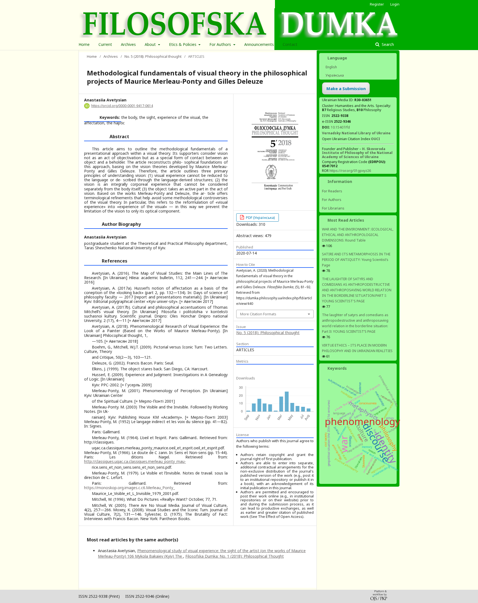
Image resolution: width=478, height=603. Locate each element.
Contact (290, 44)
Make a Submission (346, 88)
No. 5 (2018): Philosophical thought (152, 56)
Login (394, 4)
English (331, 67)
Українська (334, 75)
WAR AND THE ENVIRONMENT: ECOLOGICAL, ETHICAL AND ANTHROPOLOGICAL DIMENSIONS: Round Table (357, 235)
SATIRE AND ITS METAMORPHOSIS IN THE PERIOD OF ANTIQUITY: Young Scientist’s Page (356, 260)
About (151, 44)
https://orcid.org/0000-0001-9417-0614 (122, 105)
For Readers (332, 190)
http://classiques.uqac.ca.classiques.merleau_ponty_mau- (135, 461)
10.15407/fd (340, 127)
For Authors (220, 44)
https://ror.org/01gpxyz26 (350, 170)
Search (387, 44)
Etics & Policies (183, 44)
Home (84, 44)
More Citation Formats (258, 313)
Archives (128, 44)
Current (105, 44)
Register (377, 4)
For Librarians (333, 208)
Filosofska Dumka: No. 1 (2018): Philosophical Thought (234, 556)
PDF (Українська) (260, 217)
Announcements (259, 44)
